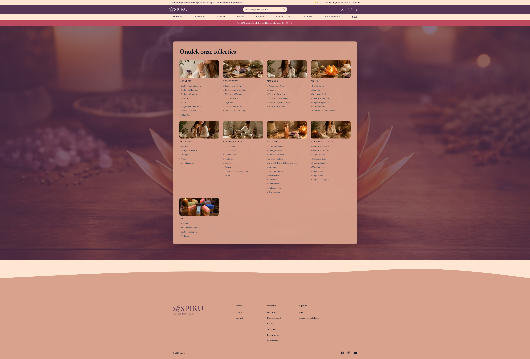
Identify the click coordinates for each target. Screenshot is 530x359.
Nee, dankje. (283, 201)
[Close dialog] (315, 148)
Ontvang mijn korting (283, 192)
